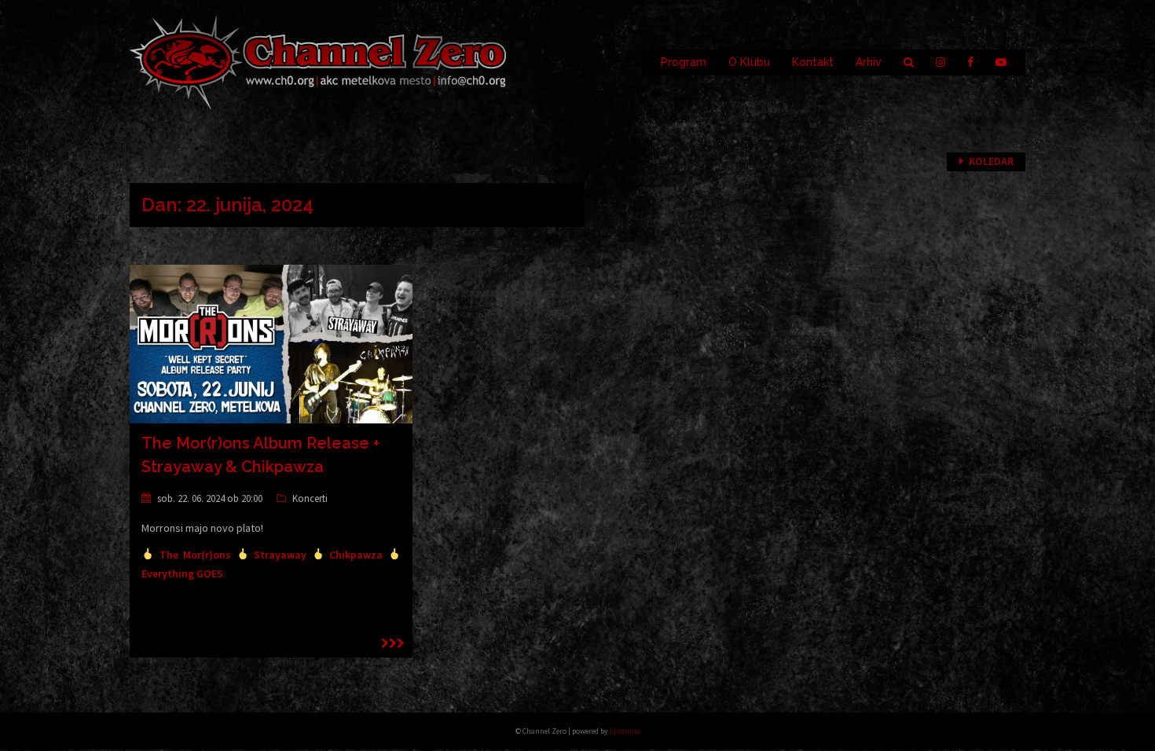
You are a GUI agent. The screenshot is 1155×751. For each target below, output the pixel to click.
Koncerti (310, 498)
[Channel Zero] (318, 61)
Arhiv (869, 62)
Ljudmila (625, 731)
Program (683, 62)
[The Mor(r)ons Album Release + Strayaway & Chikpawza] (271, 343)
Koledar (991, 161)
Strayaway (280, 555)
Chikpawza (356, 555)
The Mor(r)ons (196, 555)
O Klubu (749, 62)
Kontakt (813, 62)
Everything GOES (182, 573)
